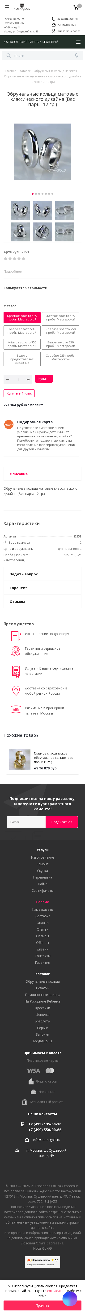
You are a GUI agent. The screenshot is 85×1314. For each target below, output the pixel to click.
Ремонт (42, 864)
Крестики (42, 1008)
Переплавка (42, 877)
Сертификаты (43, 890)
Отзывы (42, 936)
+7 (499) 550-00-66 (44, 1130)
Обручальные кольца (43, 981)
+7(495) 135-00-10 (14, 18)
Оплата (43, 922)
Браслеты (42, 1021)
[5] (23, 259)
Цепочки (43, 1014)
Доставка (42, 916)
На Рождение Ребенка (42, 1001)
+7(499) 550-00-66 (14, 23)
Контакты (43, 956)
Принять (42, 1305)
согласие (54, 1290)
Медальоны (42, 1041)
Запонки (42, 1034)
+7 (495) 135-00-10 (44, 1124)
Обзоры (42, 942)
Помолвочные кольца (42, 994)
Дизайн (42, 949)
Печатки (42, 988)
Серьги (42, 1027)
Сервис (42, 902)
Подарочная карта (35, 421)
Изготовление (42, 857)
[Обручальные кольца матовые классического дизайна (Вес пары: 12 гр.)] (42, 152)
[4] (19, 259)
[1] (6, 259)
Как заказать (42, 909)
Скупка (42, 870)
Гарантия (42, 962)
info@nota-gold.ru (13, 27)
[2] (10, 259)
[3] (15, 259)
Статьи (42, 929)
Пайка (42, 884)
